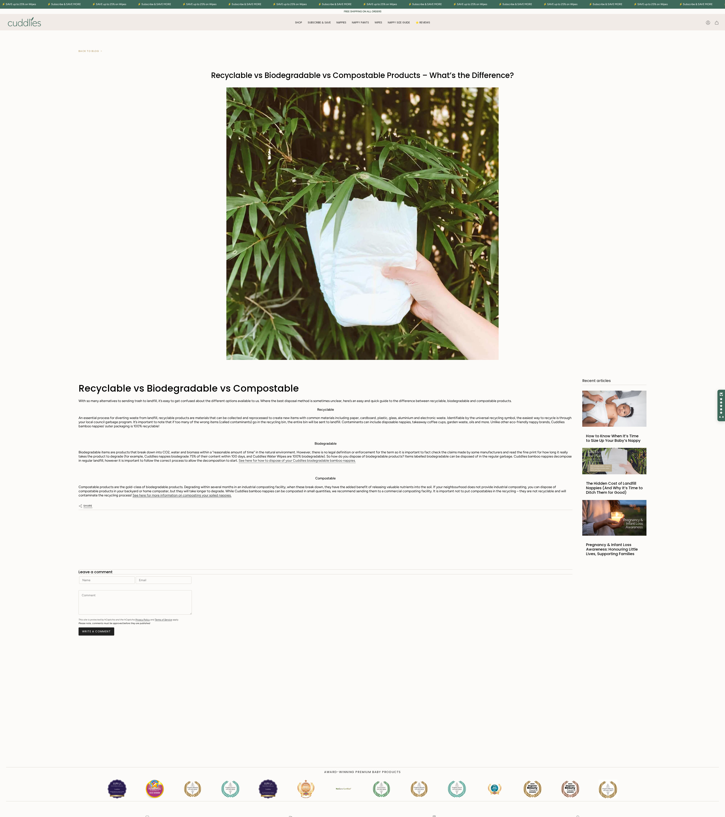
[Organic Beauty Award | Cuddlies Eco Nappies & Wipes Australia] (230, 788)
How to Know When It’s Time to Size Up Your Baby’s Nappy (613, 438)
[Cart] (716, 22)
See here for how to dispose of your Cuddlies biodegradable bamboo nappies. (297, 460)
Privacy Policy (142, 619)
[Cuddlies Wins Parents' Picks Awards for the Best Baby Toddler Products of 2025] (155, 788)
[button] (298, 22)
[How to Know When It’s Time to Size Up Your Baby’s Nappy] (614, 409)
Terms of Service (163, 619)
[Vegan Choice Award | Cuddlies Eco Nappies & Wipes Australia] (192, 788)
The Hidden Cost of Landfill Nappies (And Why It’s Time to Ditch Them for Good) (614, 488)
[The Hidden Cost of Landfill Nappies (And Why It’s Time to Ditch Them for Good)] (614, 461)
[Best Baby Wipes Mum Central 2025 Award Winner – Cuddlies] (306, 788)
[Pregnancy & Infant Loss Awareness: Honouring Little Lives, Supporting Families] (614, 518)
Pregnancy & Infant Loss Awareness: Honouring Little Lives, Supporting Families (612, 549)
